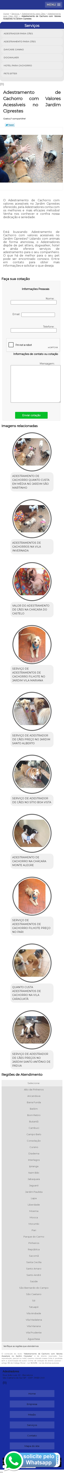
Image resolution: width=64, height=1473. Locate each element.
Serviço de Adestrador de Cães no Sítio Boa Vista (31, 800)
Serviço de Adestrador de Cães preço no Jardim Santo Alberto (31, 739)
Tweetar (10, 125)
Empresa (32, 1404)
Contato (32, 1435)
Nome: (50, 298)
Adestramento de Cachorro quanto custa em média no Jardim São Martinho (30, 481)
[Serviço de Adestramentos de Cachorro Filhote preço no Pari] (32, 895)
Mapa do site (32, 1446)
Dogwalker (11, 57)
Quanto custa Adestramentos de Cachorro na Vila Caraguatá (26, 993)
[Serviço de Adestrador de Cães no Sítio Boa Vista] (32, 773)
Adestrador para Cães (18, 33)
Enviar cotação (31, 415)
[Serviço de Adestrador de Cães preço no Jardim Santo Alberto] (32, 710)
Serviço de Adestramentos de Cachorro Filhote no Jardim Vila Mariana (28, 674)
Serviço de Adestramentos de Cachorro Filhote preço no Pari (31, 926)
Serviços (32, 25)
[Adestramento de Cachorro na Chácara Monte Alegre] (32, 832)
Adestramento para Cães (20, 41)
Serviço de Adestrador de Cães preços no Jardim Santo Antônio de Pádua (31, 1059)
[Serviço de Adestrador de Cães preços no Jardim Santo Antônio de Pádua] (32, 1028)
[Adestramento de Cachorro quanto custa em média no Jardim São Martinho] (32, 450)
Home (32, 1393)
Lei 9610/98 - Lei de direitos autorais (43, 1363)
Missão (32, 1414)
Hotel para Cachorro (18, 65)
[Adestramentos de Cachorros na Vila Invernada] (32, 517)
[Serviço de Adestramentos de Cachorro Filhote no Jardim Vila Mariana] (32, 643)
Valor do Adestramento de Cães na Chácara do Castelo (30, 609)
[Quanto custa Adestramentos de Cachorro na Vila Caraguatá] (32, 961)
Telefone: (49, 326)
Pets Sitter (10, 73)
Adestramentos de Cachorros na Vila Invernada (26, 546)
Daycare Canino (14, 49)
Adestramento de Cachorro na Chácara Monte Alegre (29, 861)
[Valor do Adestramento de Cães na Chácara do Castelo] (32, 580)
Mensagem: (47, 363)
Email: (16, 314)
